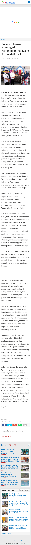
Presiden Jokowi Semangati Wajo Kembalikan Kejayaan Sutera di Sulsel (15, 49)
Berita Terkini (8, 490)
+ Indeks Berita (6, 533)
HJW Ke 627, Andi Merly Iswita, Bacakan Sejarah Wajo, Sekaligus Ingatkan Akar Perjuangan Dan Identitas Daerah (18, 520)
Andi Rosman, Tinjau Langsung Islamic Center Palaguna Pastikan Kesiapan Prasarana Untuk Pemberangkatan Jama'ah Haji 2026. (18, 529)
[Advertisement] (15, 22)
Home (3, 39)
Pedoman (15, 541)
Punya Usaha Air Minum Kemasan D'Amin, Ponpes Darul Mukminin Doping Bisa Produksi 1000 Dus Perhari (9, 484)
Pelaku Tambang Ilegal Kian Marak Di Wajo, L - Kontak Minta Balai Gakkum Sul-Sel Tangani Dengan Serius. (10, 460)
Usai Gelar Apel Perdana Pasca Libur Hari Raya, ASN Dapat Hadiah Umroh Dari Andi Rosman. (10, 467)
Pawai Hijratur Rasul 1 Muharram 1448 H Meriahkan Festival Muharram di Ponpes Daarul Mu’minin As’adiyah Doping (10, 453)
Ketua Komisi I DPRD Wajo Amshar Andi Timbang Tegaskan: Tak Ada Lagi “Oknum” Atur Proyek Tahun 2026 (18, 512)
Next (26, 490)
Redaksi (9, 541)
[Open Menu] (29, 2)
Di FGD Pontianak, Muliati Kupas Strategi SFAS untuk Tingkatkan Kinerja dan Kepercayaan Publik (18, 503)
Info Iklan (21, 541)
